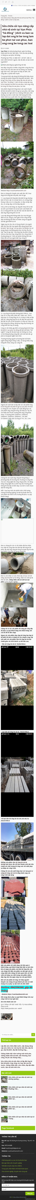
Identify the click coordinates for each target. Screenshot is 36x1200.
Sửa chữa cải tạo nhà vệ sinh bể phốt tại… (20, 1098)
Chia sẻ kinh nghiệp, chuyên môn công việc (14, 1171)
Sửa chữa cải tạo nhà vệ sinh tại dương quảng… (20, 1078)
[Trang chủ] (5, 9)
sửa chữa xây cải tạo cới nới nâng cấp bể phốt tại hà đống (16, 577)
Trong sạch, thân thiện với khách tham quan (15, 1169)
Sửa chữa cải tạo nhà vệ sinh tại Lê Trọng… (21, 1117)
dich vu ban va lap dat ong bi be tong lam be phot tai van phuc (16, 83)
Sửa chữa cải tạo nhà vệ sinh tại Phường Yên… (20, 1088)
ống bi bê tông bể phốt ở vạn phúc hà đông (17, 329)
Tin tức (10, 16)
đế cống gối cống (24, 629)
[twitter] (5, 2)
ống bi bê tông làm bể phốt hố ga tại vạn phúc (16, 406)
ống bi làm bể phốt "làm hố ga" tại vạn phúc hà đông (16, 227)
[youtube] (12, 2)
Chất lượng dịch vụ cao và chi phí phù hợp (14, 1160)
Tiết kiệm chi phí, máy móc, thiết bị (12, 1166)
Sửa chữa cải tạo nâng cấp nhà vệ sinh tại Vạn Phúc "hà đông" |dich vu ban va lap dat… (17, 19)
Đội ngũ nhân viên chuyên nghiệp (12, 1163)
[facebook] (2, 2)
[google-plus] (8, 2)
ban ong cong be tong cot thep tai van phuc (17, 85)
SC (12, 1197)
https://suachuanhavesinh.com (16, 190)
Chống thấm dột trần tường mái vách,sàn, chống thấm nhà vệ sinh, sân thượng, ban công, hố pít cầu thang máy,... (16, 1055)
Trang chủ (4, 16)
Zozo (33, 1199)
